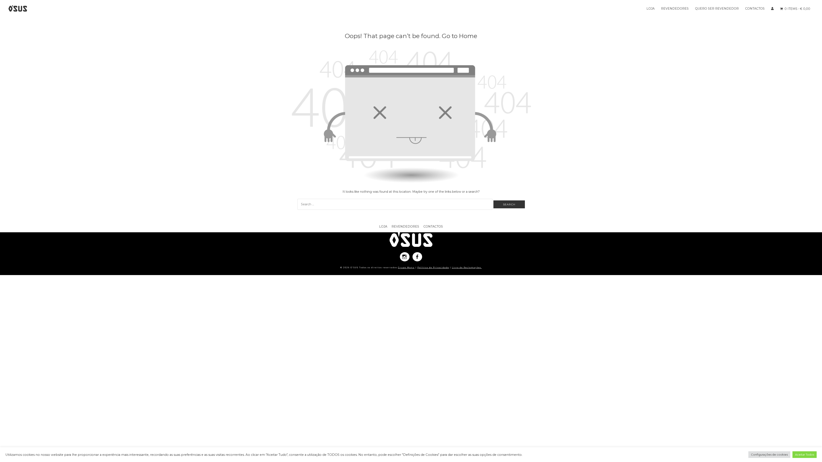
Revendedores (675, 8)
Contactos (755, 8)
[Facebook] (417, 256)
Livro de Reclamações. (467, 267)
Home (468, 36)
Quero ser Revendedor (717, 8)
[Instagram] (405, 256)
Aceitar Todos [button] (804, 454)
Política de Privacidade (433, 267)
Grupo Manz (406, 267)
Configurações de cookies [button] (769, 454)
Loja (650, 8)
